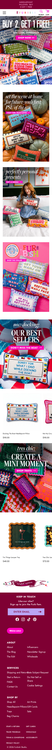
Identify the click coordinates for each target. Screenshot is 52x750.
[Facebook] (17, 619)
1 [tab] (25, 317)
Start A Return (13, 726)
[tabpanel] (26, 49)
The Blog (11, 651)
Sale (29, 711)
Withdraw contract (15, 631)
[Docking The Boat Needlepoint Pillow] (22, 412)
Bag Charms (13, 716)
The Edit (11, 656)
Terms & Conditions (15, 737)
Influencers (32, 647)
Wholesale (32, 656)
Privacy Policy (12, 743)
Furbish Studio (20, 747)
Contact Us (12, 686)
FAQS (9, 682)
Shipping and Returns (18, 672)
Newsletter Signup (36, 651)
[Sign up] (39, 611)
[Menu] (4, 13)
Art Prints (31, 702)
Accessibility (32, 737)
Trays (9, 711)
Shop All (11, 702)
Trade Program (13, 732)
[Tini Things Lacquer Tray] (22, 536)
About (10, 647)
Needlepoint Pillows (17, 706)
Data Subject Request (37, 672)
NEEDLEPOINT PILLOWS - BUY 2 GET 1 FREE (26, 4)
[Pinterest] (34, 619)
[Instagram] (23, 619)
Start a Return (13, 677)
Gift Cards (32, 706)
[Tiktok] (29, 619)
